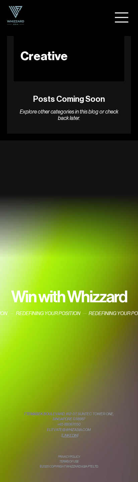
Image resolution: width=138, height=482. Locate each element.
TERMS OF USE (69, 461)
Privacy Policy (69, 456)
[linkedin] (69, 435)
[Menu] (122, 17)
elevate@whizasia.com (69, 430)
